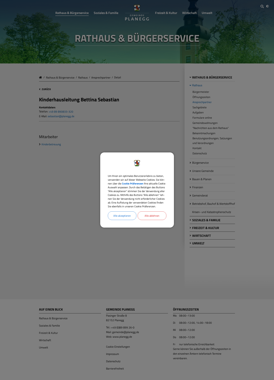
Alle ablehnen (152, 216)
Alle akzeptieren (122, 216)
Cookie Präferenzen (132, 183)
